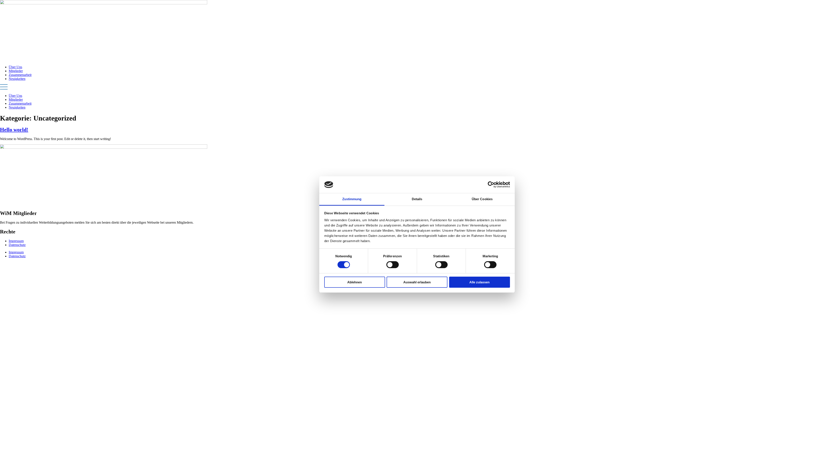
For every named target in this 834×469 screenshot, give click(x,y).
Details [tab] (417, 199)
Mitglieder (16, 71)
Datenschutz (17, 245)
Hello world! (14, 129)
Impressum (16, 241)
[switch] (392, 264)
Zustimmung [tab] (352, 199)
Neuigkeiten (17, 79)
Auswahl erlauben (417, 282)
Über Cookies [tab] (482, 199)
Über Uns (15, 67)
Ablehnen (354, 282)
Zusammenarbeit (20, 75)
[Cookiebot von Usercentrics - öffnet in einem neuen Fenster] (491, 184)
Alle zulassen (479, 282)
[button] (417, 87)
